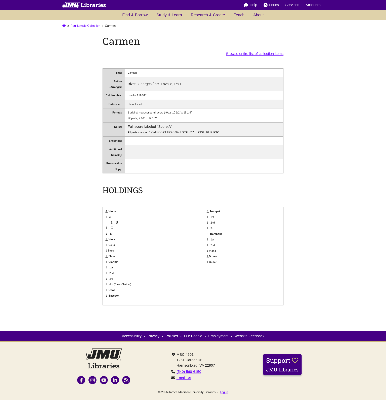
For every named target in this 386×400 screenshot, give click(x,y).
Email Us (184, 378)
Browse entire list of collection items (254, 54)
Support (282, 364)
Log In (224, 392)
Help (253, 5)
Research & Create (208, 15)
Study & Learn (169, 15)
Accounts (313, 5)
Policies (171, 336)
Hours (274, 5)
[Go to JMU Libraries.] (64, 25)
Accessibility (132, 336)
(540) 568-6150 (189, 372)
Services (292, 5)
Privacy (153, 336)
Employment (218, 336)
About (258, 15)
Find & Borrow (135, 15)
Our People (193, 336)
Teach (239, 15)
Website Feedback (249, 336)
